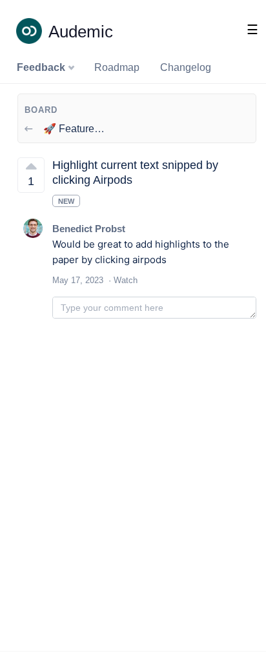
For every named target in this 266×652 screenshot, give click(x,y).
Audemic (80, 31)
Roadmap (116, 67)
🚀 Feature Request (88, 128)
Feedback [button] (42, 67)
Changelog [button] (185, 67)
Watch (126, 280)
